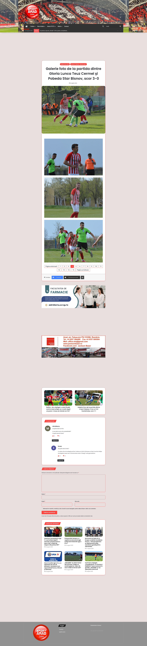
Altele (59, 26)
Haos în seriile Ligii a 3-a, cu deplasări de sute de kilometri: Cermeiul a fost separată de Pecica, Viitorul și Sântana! (53, 566)
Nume (43, 494)
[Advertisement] (73, 46)
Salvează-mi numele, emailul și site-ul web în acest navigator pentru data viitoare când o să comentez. (69, 508)
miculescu (56, 426)
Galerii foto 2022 (65, 64)
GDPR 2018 (62, 632)
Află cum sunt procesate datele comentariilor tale (80, 516)
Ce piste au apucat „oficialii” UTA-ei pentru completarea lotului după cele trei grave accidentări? (63, 30)
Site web (77, 501)
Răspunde (55, 440)
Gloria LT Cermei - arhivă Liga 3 (78, 64)
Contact (66, 26)
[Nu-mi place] (58, 436)
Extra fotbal (40, 26)
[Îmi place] (53, 436)
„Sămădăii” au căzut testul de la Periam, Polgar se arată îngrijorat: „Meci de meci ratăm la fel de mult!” (73, 565)
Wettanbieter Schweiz (96, 625)
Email (43, 501)
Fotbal (32, 26)
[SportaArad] (32, 11)
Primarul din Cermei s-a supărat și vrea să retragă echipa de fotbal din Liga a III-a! (73, 541)
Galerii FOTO (50, 26)
